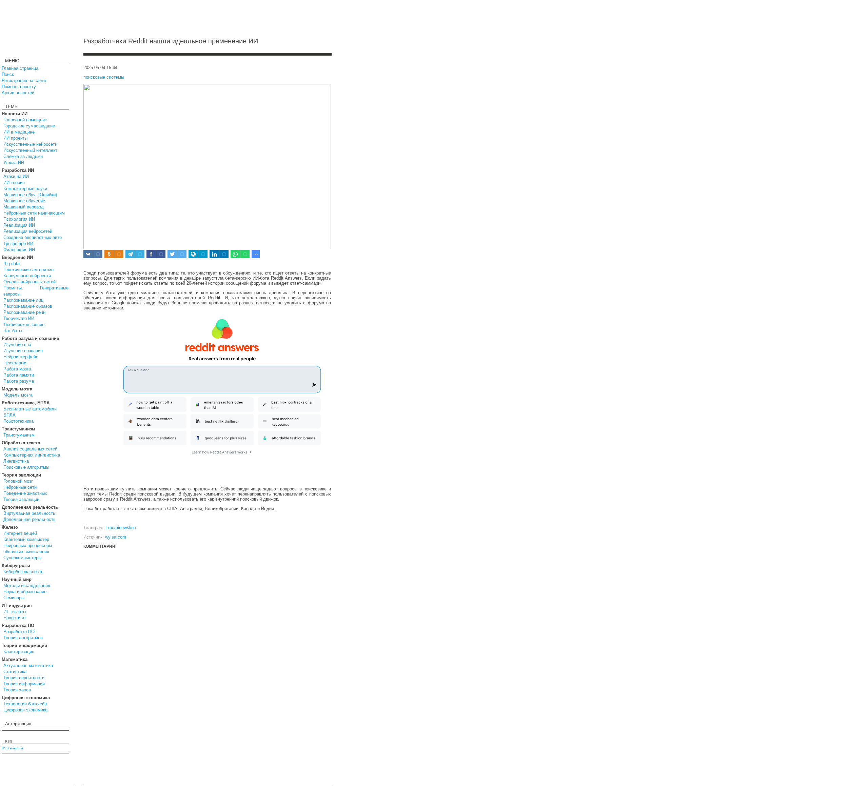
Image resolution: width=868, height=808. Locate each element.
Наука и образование (24, 591)
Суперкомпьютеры (22, 557)
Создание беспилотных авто (32, 237)
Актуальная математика (28, 665)
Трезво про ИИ (18, 243)
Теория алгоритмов (23, 637)
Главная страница (20, 68)
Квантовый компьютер (26, 539)
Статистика (14, 671)
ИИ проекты (15, 138)
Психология (15, 362)
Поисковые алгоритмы (26, 467)
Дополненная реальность (29, 519)
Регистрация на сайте (24, 80)
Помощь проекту (19, 86)
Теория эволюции (21, 499)
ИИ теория (14, 182)
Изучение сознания (23, 350)
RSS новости (12, 748)
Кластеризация (18, 651)
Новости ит (14, 617)
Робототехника (18, 421)
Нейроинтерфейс (20, 356)
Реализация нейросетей (27, 231)
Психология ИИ (19, 219)
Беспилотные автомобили (30, 408)
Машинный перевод (23, 206)
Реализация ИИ (19, 225)
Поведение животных (25, 493)
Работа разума (18, 381)
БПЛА (9, 415)
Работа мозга (17, 368)
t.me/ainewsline (120, 527)
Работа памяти (18, 375)
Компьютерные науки (25, 188)
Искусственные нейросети (30, 144)
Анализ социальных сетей (30, 448)
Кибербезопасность (23, 571)
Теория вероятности (23, 677)
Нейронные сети (20, 487)
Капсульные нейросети (27, 275)
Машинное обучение (24, 200)
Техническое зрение (23, 324)
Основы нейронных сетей (29, 281)
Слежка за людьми (23, 156)
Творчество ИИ (18, 318)
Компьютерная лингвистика (31, 455)
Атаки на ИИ (16, 176)
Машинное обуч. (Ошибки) (30, 194)
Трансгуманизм (19, 435)
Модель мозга (18, 395)
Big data (11, 263)
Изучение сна (17, 344)
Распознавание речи (24, 312)
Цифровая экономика (25, 709)
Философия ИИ (19, 249)
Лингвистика (16, 461)
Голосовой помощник (25, 119)
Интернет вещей (20, 533)
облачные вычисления (26, 551)
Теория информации (24, 683)
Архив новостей (18, 92)
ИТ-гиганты (14, 611)
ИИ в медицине (19, 132)
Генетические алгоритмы (28, 269)
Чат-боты (12, 330)
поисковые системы (103, 77)
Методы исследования (26, 585)
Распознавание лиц (23, 300)
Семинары (13, 597)
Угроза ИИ (13, 162)
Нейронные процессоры (27, 545)
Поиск (8, 74)
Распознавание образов (27, 306)
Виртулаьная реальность (29, 513)
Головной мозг (18, 481)
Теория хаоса (17, 689)
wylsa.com (115, 537)
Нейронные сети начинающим (34, 213)
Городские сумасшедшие (29, 125)
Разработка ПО (19, 631)
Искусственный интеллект (30, 150)
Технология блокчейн (25, 703)
